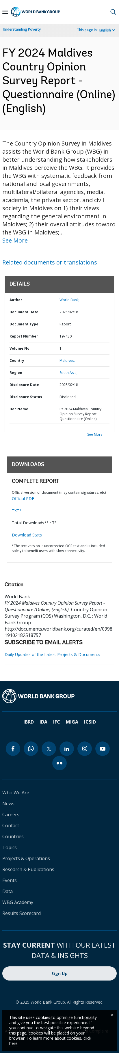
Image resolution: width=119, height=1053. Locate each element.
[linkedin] (67, 748)
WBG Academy (17, 902)
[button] (113, 11)
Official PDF (23, 498)
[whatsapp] (31, 748)
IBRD (28, 722)
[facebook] (13, 748)
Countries (13, 836)
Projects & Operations (26, 858)
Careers (10, 814)
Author (16, 299)
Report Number (24, 336)
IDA (43, 722)
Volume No (19, 348)
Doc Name (19, 409)
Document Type (24, 324)
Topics (9, 847)
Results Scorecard (21, 913)
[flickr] (59, 763)
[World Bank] (59, 696)
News (8, 803)
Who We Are (15, 792)
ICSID (90, 722)
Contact (10, 825)
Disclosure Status (26, 396)
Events (9, 880)
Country (17, 360)
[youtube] (102, 748)
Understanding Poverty (22, 29)
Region (16, 372)
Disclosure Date (24, 384)
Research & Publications (28, 869)
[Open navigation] (5, 12)
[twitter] (49, 748)
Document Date (24, 312)
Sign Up (59, 973)
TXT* (17, 510)
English (105, 30)
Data (7, 891)
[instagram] (84, 748)
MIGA (72, 722)
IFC (56, 722)
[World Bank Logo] (35, 12)
